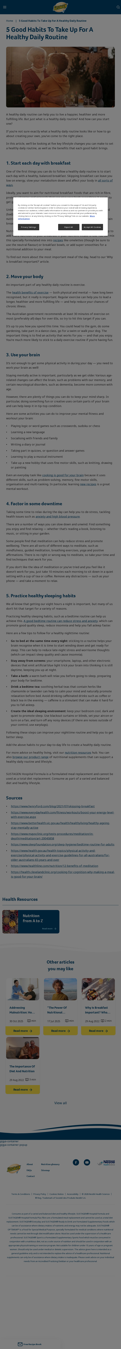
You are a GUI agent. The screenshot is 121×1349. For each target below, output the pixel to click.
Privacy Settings (28, 227)
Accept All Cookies (92, 227)
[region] (60, 216)
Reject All (68, 227)
